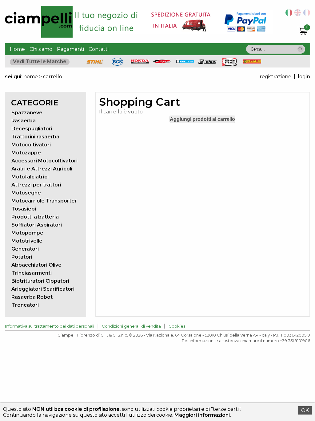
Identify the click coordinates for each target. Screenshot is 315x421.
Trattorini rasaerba (35, 137)
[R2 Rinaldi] (229, 64)
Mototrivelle (26, 241)
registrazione (275, 77)
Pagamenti (70, 49)
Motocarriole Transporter (44, 201)
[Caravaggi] (252, 62)
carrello (52, 77)
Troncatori (25, 305)
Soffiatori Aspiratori (36, 225)
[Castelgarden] (162, 62)
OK (305, 410)
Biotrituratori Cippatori (40, 281)
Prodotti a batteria (35, 217)
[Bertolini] (185, 61)
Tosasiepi (23, 209)
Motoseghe (26, 193)
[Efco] (207, 62)
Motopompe (27, 233)
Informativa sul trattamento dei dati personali (49, 326)
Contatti (99, 49)
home (30, 77)
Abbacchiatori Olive (36, 265)
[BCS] (117, 64)
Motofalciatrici (30, 177)
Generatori (25, 249)
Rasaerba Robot (32, 297)
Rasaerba (23, 121)
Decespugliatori (31, 129)
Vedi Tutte (39, 61)
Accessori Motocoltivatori (44, 161)
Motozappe (26, 153)
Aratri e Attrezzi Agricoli (41, 169)
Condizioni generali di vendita (131, 326)
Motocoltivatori (31, 145)
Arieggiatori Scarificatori (42, 289)
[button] (300, 49)
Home (17, 49)
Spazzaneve (26, 113)
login (304, 77)
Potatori (21, 257)
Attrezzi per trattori (36, 185)
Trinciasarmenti (31, 273)
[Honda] (140, 62)
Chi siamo (41, 49)
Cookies (177, 326)
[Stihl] (95, 64)
